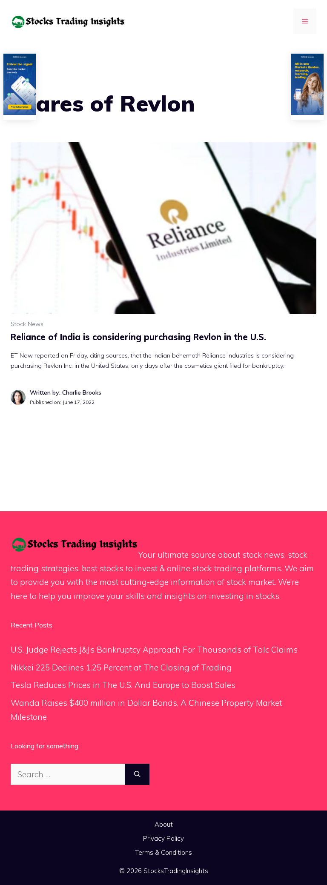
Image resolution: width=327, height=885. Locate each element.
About (164, 824)
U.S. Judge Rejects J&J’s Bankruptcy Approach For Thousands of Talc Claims (154, 649)
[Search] (137, 774)
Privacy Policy (163, 838)
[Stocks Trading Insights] (68, 21)
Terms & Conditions (163, 852)
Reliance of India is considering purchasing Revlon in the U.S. (138, 337)
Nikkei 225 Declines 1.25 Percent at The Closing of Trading (121, 667)
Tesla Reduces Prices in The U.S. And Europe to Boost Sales (123, 685)
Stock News (27, 324)
